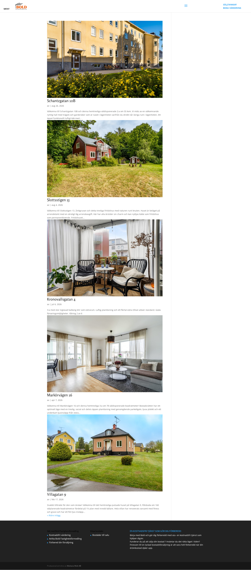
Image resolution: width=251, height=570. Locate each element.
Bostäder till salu (100, 535)
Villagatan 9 (56, 494)
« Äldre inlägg (53, 515)
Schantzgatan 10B (61, 100)
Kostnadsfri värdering (60, 535)
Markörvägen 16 (59, 395)
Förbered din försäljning (61, 542)
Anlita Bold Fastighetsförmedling (65, 538)
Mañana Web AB (74, 566)
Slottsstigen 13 (58, 200)
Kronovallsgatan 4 (61, 299)
